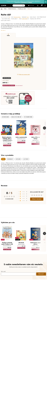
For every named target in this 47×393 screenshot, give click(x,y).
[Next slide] (37, 55)
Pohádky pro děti (22, 8)
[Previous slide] (9, 55)
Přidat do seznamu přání (24, 74)
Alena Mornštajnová (7, 141)
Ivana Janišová (35, 140)
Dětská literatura (12, 8)
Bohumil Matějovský (7, 245)
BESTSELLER (4, 134)
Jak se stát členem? (19, 85)
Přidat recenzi (36, 199)
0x (9, 17)
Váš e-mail (3, 271)
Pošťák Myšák (24, 18)
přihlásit (41, 274)
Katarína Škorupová (21, 138)
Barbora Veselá (21, 244)
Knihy (5, 8)
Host (28, 17)
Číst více (3, 30)
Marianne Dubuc (17, 17)
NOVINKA (18, 239)
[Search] (23, 5)
